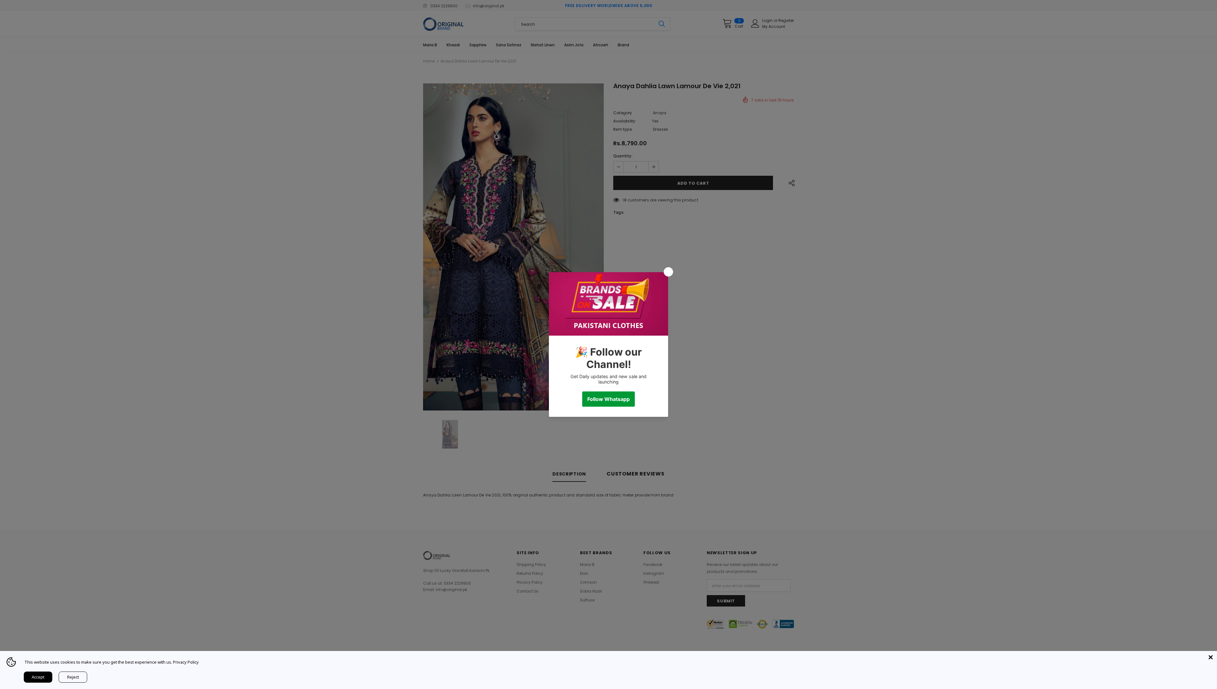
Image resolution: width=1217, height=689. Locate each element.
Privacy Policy (186, 662)
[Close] (1210, 657)
